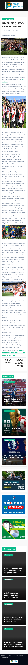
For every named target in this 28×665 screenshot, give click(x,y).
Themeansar (4, 657)
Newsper (21, 655)
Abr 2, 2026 (8, 432)
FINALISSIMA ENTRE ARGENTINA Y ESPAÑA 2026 (13, 458)
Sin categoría (8, 554)
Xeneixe (12, 35)
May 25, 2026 (8, 403)
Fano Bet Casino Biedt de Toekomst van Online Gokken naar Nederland (13, 645)
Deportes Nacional (8, 19)
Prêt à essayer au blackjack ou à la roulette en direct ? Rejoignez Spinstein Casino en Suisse (12, 597)
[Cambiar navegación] (3, 5)
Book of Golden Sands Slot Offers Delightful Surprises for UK (13, 571)
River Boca (16, 33)
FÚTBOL (5, 33)
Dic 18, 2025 (8, 461)
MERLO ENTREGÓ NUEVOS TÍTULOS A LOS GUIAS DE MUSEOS (13, 353)
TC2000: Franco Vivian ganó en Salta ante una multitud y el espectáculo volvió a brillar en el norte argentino (14, 401)
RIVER (10, 33)
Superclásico (6, 35)
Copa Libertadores (18, 30)
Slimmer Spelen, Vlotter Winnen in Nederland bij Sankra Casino (13, 620)
